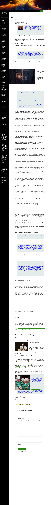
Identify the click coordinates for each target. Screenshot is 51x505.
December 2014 (3, 78)
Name (19, 435)
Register (2, 113)
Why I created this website (3, 186)
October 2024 (3, 29)
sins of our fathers (3, 106)
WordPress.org (3, 118)
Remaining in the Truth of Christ (21, 366)
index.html (2, 150)
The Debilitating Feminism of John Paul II (4, 173)
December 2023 (3, 34)
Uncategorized (3, 107)
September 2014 (3, 82)
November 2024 (3, 28)
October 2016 (3, 65)
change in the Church (4, 89)
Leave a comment (28, 19)
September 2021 (3, 45)
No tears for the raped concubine (4, 158)
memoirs (2, 97)
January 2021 (3, 46)
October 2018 (3, 59)
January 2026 (3, 23)
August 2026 (3, 22)
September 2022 (3, 41)
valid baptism (3, 108)
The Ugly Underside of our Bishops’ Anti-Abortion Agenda (4, 179)
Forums (2, 144)
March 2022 (3, 42)
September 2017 (3, 64)
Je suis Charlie (3, 151)
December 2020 (3, 47)
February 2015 (3, 76)
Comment (20, 423)
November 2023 (3, 35)
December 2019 (3, 53)
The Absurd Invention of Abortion (4, 171)
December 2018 (3, 57)
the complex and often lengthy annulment (36, 389)
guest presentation (3, 94)
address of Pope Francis (3, 88)
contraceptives (3, 90)
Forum (2, 140)
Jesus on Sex (3, 154)
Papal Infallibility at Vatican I (3, 160)
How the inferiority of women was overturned (5, 129)
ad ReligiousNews (3, 125)
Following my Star (21, 413)
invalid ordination (3, 96)
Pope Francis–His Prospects (3, 162)
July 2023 (2, 36)
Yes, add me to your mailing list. (24, 451)
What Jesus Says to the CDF (4, 182)
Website (19, 444)
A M (23, 19)
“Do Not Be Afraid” (3, 124)
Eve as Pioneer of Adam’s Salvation (3, 139)
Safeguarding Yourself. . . (4, 166)
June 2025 (2, 24)
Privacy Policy (3, 163)
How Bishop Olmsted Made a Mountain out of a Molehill (4, 146)
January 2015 (3, 77)
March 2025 (3, 27)
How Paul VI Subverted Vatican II (4, 149)
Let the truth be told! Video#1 (4, 156)
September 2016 (3, 66)
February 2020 (3, 51)
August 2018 (3, 60)
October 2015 (3, 71)
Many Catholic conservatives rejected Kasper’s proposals (25, 364)
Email (19, 440)
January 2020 (3, 52)
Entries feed (3, 116)
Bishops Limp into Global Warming (3, 131)
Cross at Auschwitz (3, 133)
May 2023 (2, 39)
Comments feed (3, 117)
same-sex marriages (4, 103)
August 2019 (3, 54)
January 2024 (3, 33)
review (2, 102)
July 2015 (2, 72)
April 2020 (2, 48)
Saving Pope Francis (4, 168)
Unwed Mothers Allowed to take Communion (25, 410)
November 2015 (3, 70)
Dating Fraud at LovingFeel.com (3, 135)
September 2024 (3, 30)
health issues (3, 95)
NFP (2, 100)
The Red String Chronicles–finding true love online (4, 176)
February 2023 (3, 40)
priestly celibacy (3, 101)
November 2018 (3, 58)
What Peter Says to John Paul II (3, 184)
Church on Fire (4, 10)
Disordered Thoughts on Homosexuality (4, 137)
